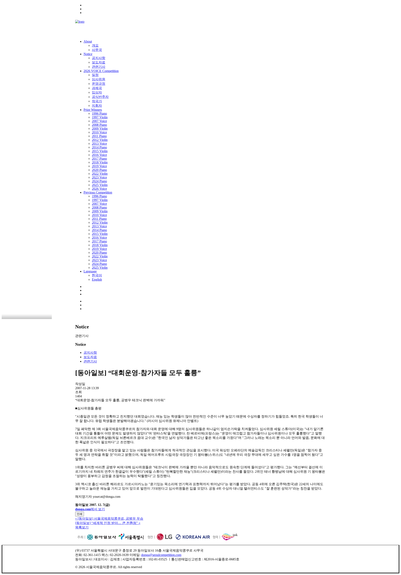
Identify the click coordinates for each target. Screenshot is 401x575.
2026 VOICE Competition (101, 71)
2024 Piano (99, 181)
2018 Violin (100, 162)
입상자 (97, 92)
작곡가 (97, 101)
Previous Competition (98, 192)
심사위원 (98, 79)
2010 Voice (99, 132)
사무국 (97, 50)
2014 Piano (99, 147)
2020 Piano (99, 170)
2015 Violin (100, 151)
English (97, 279)
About (88, 41)
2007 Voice (99, 121)
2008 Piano (99, 125)
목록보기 (82, 527)
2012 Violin (100, 140)
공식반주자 (100, 97)
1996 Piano (99, 113)
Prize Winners (93, 109)
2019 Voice (99, 166)
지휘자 (97, 105)
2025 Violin (100, 185)
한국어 (97, 275)
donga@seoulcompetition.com (161, 555)
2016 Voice (99, 155)
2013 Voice (99, 143)
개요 (95, 45)
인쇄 (79, 513)
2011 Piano (99, 136)
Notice (88, 54)
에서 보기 (90, 509)
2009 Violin (100, 128)
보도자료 (98, 62)
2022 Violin (100, 173)
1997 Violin (100, 117)
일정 (95, 75)
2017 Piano (99, 158)
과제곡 (97, 88)
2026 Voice (99, 188)
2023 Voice (99, 177)
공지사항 (98, 58)
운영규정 (98, 83)
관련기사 (98, 66)
